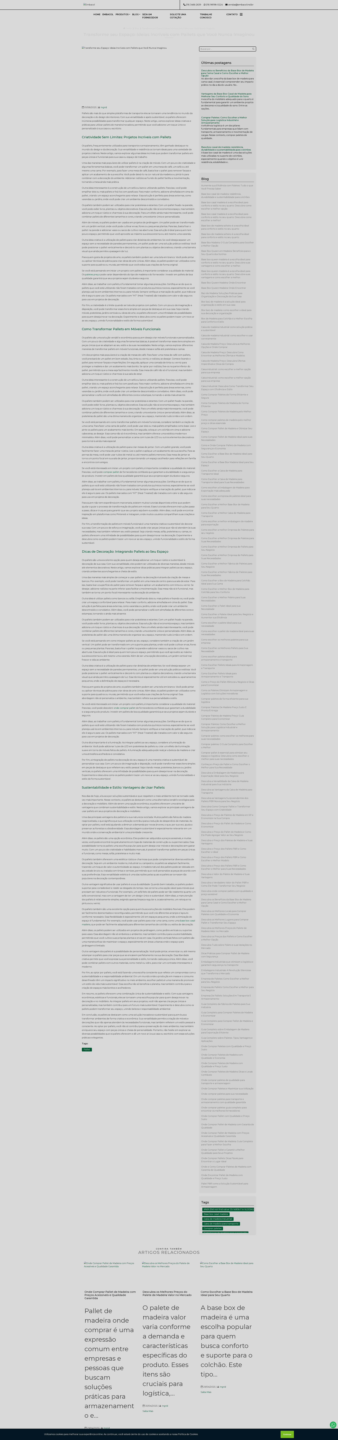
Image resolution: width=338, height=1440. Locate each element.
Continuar (287, 1434)
